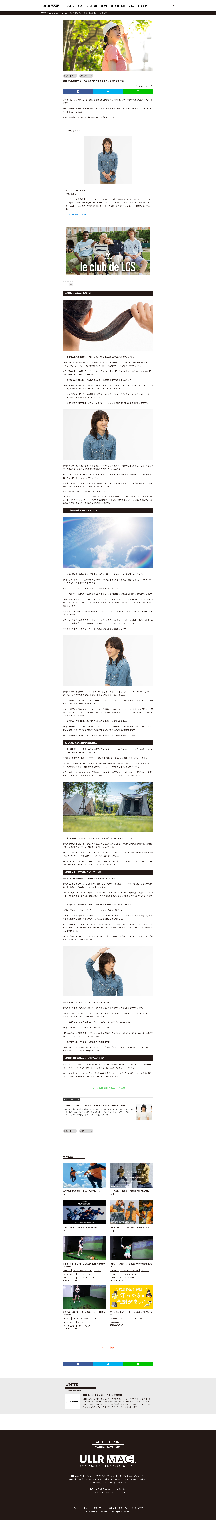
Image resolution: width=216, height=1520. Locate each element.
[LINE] (138, 91)
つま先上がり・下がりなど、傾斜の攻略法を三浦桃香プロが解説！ (84, 1265)
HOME (44, 13)
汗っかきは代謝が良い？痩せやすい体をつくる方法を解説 (131, 1313)
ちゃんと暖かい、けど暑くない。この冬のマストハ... (130, 1227)
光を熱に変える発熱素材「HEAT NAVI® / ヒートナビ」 (83, 1191)
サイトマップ (124, 1507)
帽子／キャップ (86, 1131)
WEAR (80, 5)
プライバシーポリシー (82, 1507)
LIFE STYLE (92, 5)
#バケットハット (70, 76)
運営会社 (112, 1507)
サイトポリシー (100, 1507)
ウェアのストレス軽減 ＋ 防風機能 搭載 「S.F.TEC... (129, 1191)
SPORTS (70, 5)
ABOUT (132, 5)
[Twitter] (108, 91)
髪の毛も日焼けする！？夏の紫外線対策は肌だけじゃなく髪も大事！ (89, 13)
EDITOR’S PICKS (118, 5)
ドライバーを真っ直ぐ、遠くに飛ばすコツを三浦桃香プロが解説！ (84, 1313)
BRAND (104, 5)
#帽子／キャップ (86, 76)
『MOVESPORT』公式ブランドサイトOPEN (80, 1227)
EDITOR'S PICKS (53, 13)
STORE (141, 5)
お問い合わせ (137, 1507)
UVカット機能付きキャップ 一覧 (108, 1088)
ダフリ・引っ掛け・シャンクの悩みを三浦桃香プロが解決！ (131, 1265)
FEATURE (64, 13)
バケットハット (70, 1131)
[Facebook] (78, 91)
